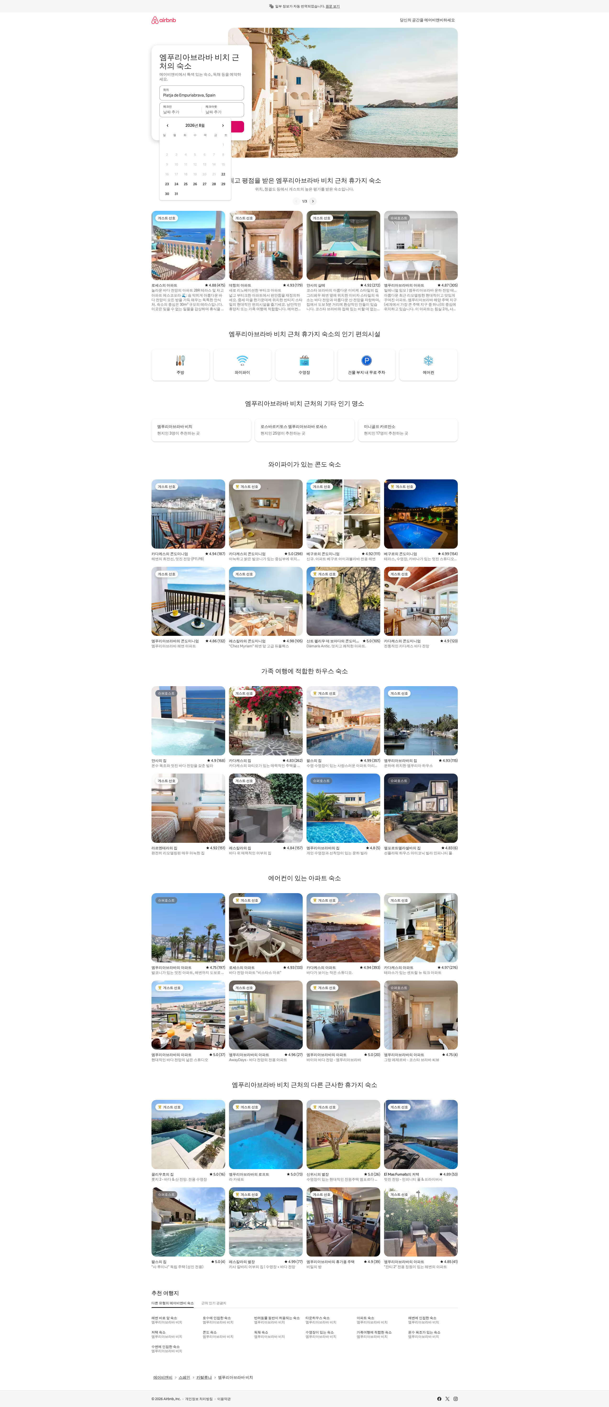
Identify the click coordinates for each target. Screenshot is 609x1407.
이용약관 (224, 1399)
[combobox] (201, 95)
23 (167, 184)
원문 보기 (333, 6)
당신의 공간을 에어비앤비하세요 (427, 20)
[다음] (313, 201)
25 (186, 184)
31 (176, 194)
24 (176, 184)
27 (205, 184)
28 (214, 184)
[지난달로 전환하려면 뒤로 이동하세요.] (167, 125)
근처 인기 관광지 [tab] (213, 1303)
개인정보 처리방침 (199, 1399)
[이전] (296, 201)
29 (223, 184)
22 (223, 174)
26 (195, 184)
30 (167, 194)
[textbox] (180, 112)
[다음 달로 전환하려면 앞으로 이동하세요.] (222, 125)
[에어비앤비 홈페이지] (163, 20)
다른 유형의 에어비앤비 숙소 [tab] (172, 1303)
